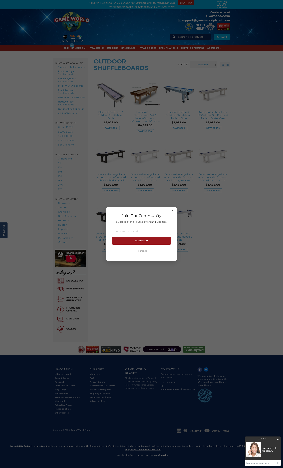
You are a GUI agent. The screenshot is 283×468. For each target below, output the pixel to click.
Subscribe (141, 240)
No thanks (141, 251)
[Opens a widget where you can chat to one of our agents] (263, 451)
